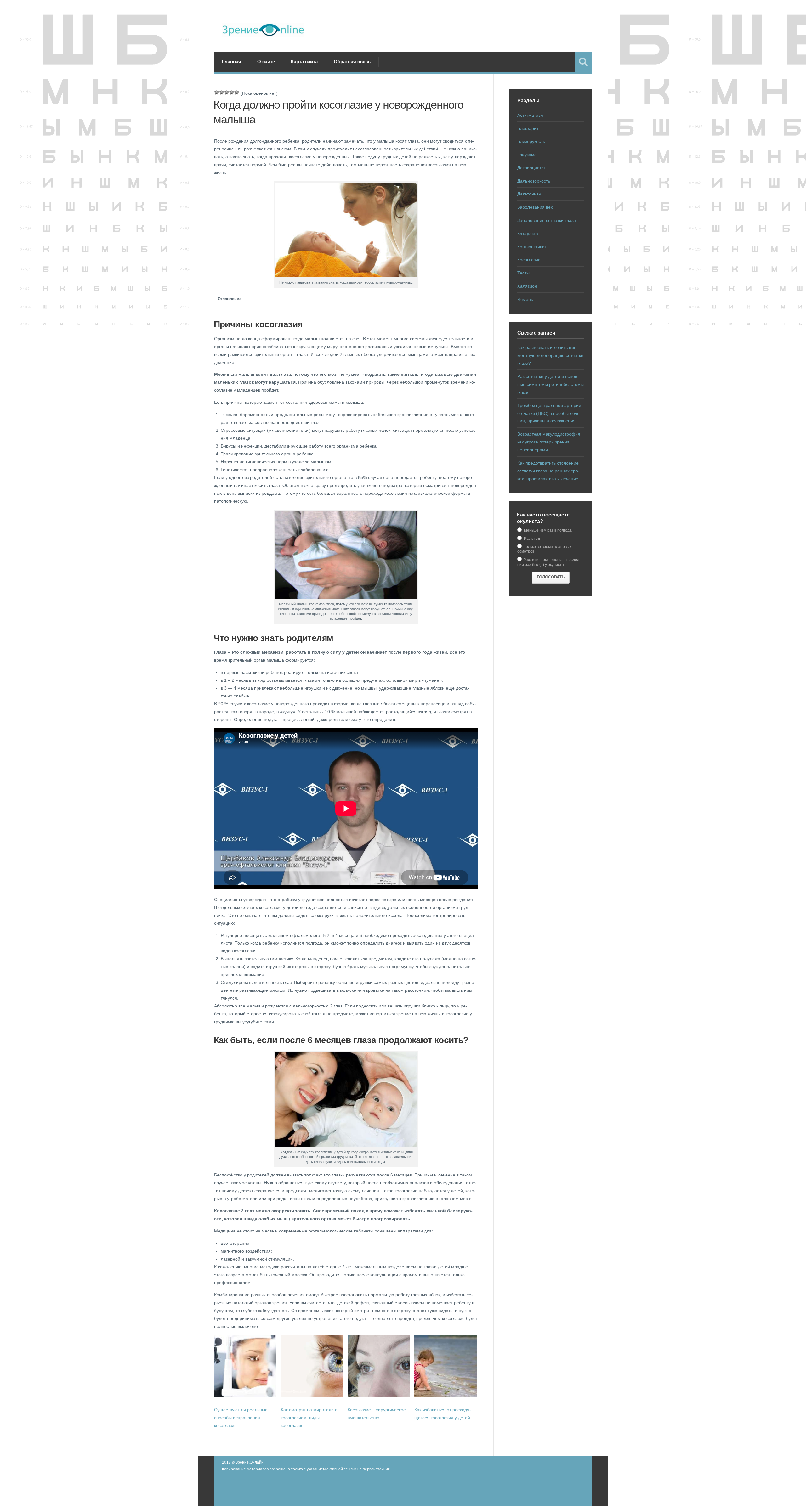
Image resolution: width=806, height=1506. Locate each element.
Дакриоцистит (531, 167)
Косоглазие (529, 259)
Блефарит (527, 128)
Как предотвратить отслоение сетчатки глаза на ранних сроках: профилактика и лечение (548, 470)
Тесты (523, 272)
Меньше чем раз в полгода (547, 530)
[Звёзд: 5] (236, 92)
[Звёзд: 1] (216, 92)
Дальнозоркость (533, 180)
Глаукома (527, 154)
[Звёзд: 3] (226, 92)
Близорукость (531, 141)
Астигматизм (530, 115)
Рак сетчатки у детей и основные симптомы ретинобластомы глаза (550, 384)
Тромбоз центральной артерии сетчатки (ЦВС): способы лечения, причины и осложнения (549, 413)
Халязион (527, 286)
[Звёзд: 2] (221, 92)
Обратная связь (352, 61)
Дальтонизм (529, 193)
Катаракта (527, 233)
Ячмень (525, 299)
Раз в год (531, 538)
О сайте (266, 61)
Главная (231, 61)
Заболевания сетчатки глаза (546, 220)
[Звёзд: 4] (231, 92)
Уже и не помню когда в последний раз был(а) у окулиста (549, 562)
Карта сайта (304, 61)
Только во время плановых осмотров (544, 549)
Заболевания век (535, 207)
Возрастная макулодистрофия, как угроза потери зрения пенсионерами (549, 441)
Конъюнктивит (532, 246)
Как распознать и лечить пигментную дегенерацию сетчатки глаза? (550, 355)
